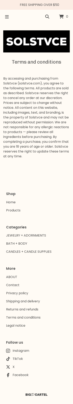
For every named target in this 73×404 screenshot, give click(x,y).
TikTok (18, 358)
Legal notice (15, 325)
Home (11, 202)
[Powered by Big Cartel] (36, 395)
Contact (12, 285)
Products (13, 210)
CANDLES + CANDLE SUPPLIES (29, 251)
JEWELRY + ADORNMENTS (26, 235)
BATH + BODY (16, 243)
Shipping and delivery (23, 301)
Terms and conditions (23, 317)
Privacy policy (17, 293)
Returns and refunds (22, 309)
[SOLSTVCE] (36, 41)
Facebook (21, 375)
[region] (36, 5)
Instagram (21, 350)
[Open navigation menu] (7, 16)
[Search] (47, 17)
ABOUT (11, 277)
